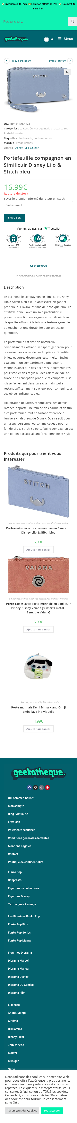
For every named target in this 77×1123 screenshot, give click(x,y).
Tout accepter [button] (52, 1110)
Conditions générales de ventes (28, 838)
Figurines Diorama (20, 952)
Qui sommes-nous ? (21, 798)
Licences (14, 1004)
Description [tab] (38, 266)
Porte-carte (25, 138)
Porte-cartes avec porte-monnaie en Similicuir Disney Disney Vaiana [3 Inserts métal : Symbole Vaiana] (38, 608)
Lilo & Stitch (32, 148)
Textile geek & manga (22, 904)
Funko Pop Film (18, 924)
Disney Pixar (16, 1037)
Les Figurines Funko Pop (24, 916)
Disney (19, 148)
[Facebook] (29, 787)
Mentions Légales (19, 846)
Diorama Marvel (18, 960)
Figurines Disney (19, 896)
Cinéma (13, 1020)
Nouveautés (35, 702)
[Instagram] (35, 787)
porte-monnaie (43, 138)
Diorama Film (16, 992)
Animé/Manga (17, 1012)
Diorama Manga (18, 968)
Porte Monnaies (13, 133)
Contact (13, 854)
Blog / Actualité (18, 814)
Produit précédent (21, 60)
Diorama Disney (18, 976)
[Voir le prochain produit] (70, 61)
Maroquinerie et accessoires (51, 128)
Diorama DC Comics (21, 984)
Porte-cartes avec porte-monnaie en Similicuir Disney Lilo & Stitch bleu (38, 530)
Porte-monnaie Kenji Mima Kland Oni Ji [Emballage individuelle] (38, 709)
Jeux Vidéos (16, 1045)
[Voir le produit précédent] (7, 61)
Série (11, 1069)
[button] (67, 72)
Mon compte (16, 806)
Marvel (12, 1053)
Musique (13, 1061)
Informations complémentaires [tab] (38, 275)
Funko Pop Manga (19, 940)
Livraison (14, 822)
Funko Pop (15, 872)
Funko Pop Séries (19, 932)
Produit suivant (57, 60)
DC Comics (15, 1029)
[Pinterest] (47, 787)
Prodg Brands (24, 143)
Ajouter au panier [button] (38, 549)
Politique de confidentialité (25, 862)
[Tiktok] (41, 787)
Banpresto (15, 880)
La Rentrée (26, 128)
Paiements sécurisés (21, 830)
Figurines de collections (23, 888)
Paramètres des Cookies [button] (22, 1110)
